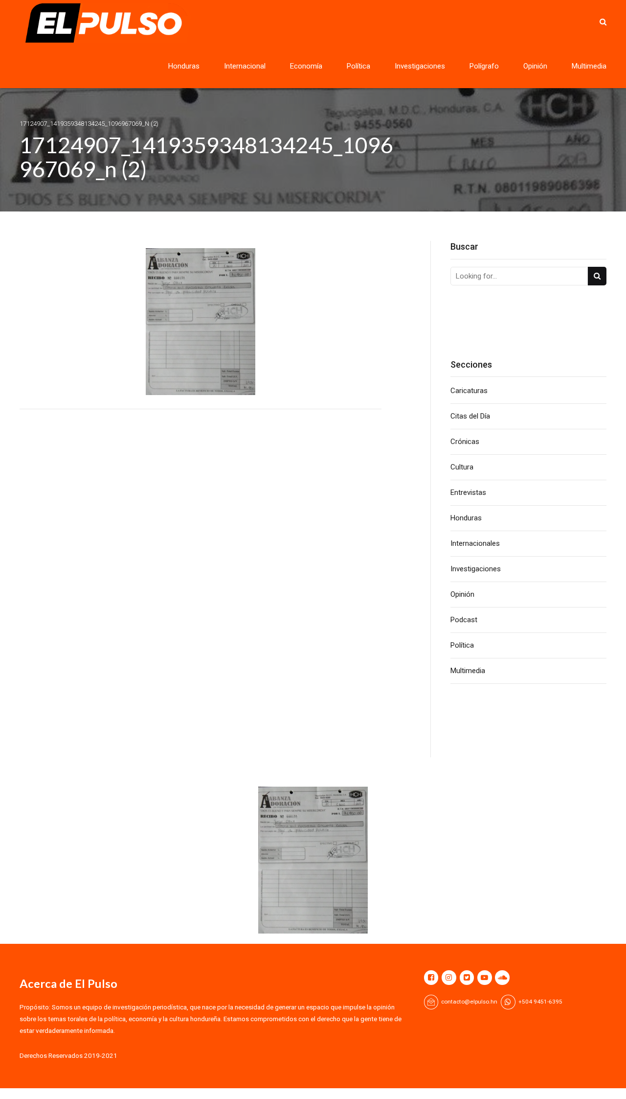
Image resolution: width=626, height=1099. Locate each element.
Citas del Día (470, 416)
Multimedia (589, 66)
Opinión (535, 66)
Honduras (184, 66)
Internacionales (475, 543)
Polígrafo (484, 66)
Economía (306, 66)
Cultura (461, 467)
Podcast (463, 619)
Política (358, 66)
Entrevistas (468, 492)
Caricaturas (469, 390)
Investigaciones (420, 66)
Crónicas (464, 441)
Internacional (245, 66)
